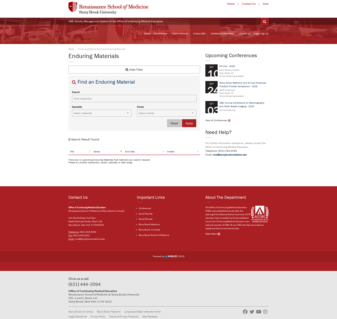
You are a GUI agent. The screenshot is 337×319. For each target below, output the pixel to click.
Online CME (199, 33)
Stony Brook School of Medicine (154, 235)
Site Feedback (150, 316)
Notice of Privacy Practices (123, 316)
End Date (130, 151)
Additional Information (222, 33)
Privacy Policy (98, 316)
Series (140, 106)
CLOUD (176, 256)
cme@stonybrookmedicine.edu (230, 154)
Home (231, 3)
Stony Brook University (149, 229)
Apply (189, 123)
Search (76, 92)
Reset (174, 123)
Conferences (160, 33)
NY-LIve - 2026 (227, 66)
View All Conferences (216, 120)
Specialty (77, 106)
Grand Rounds (180, 33)
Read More (211, 233)
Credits (170, 151)
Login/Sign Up (261, 33)
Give (266, 3)
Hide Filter (135, 70)
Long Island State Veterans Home (142, 311)
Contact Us (249, 3)
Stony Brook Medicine (149, 224)
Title (72, 151)
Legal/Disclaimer (77, 316)
